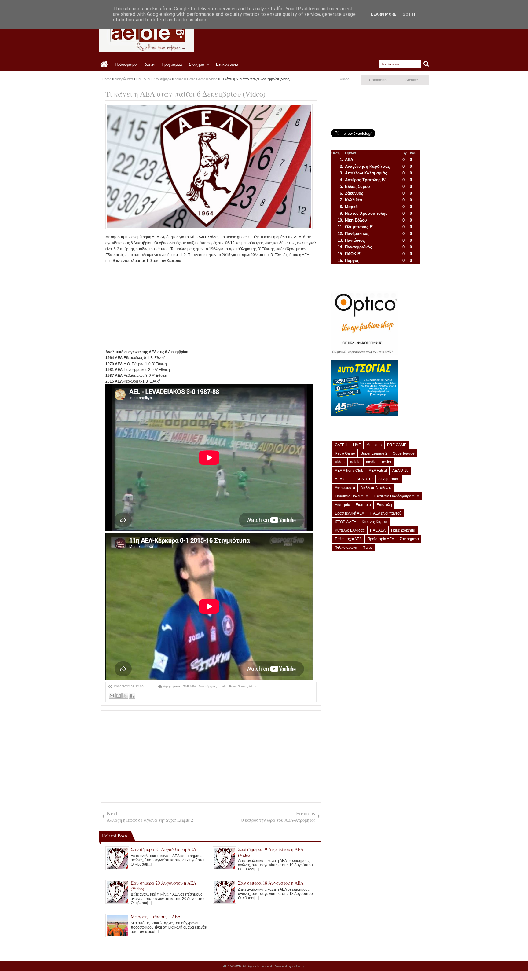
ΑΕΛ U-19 (365, 479)
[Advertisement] (211, 306)
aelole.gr (298, 966)
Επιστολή (384, 505)
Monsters (374, 445)
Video (253, 686)
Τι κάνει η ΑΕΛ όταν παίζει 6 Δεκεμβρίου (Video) (185, 94)
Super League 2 (374, 453)
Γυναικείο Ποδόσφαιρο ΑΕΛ (396, 496)
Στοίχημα (196, 64)
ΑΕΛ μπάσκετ (389, 479)
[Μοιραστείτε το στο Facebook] (132, 696)
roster (386, 462)
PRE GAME (396, 445)
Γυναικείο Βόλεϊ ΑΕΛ (351, 496)
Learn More (383, 14)
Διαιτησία (342, 505)
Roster (149, 64)
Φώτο (367, 547)
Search (426, 64)
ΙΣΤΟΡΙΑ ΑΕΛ (345, 522)
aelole (222, 686)
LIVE (357, 445)
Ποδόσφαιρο (126, 64)
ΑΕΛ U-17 (343, 479)
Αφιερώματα (172, 686)
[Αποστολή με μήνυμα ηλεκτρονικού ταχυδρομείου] (112, 696)
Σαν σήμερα (207, 686)
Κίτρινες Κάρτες (374, 522)
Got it (409, 14)
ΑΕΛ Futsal (378, 470)
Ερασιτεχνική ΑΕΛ (349, 513)
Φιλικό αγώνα (346, 547)
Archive (411, 80)
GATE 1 (341, 445)
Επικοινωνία (227, 64)
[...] (149, 864)
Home (104, 64)
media (371, 462)
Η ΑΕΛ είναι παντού (386, 513)
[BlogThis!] (119, 696)
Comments (378, 80)
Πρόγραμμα (172, 64)
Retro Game (238, 686)
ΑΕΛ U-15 (400, 470)
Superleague (404, 453)
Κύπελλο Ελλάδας (350, 530)
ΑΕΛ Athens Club (349, 470)
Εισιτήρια (363, 505)
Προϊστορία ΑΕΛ (380, 539)
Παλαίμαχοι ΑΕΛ (348, 539)
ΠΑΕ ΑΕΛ (190, 686)
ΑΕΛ (226, 966)
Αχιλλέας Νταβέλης (376, 488)
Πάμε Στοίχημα (403, 530)
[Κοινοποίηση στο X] (125, 696)
